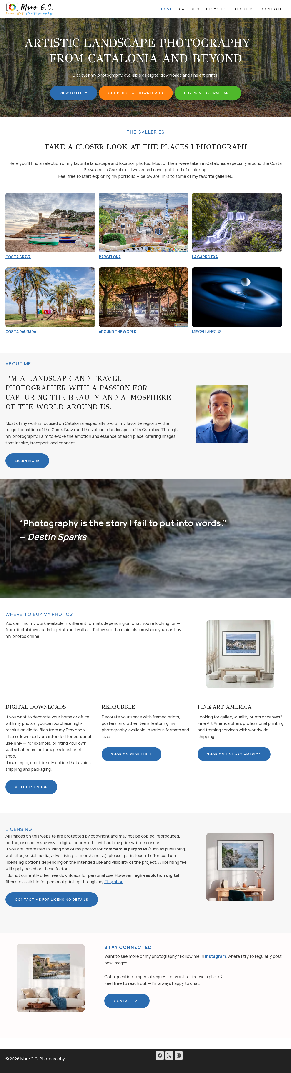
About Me (245, 9)
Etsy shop (113, 881)
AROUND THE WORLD (117, 331)
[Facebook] (160, 1055)
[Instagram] (179, 1055)
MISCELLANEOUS (206, 331)
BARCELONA (110, 256)
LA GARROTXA (205, 256)
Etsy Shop (217, 9)
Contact (272, 9)
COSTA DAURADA (20, 331)
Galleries (189, 9)
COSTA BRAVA (18, 256)
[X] (169, 1055)
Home (166, 9)
